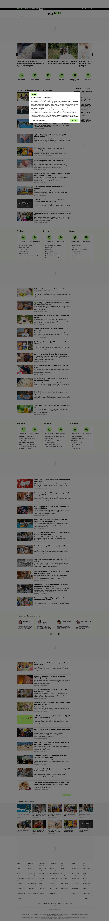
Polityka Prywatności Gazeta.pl (68, 116)
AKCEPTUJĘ (74, 120)
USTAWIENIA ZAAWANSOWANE (39, 120)
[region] (54, 107)
